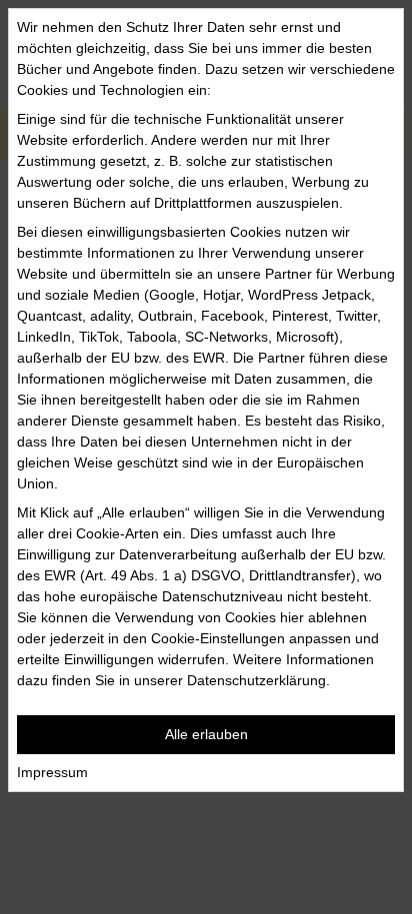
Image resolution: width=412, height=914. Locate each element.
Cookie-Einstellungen (218, 638)
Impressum (52, 772)
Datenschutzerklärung (256, 680)
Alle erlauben (206, 734)
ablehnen (337, 617)
